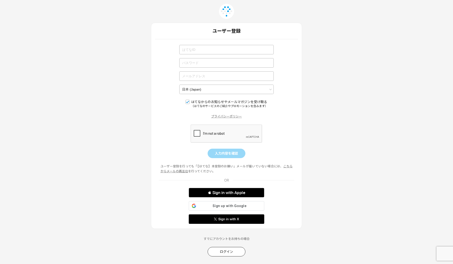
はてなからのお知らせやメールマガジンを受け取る (229, 104)
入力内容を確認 (226, 153)
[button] (226, 192)
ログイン (226, 252)
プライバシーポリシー (226, 116)
